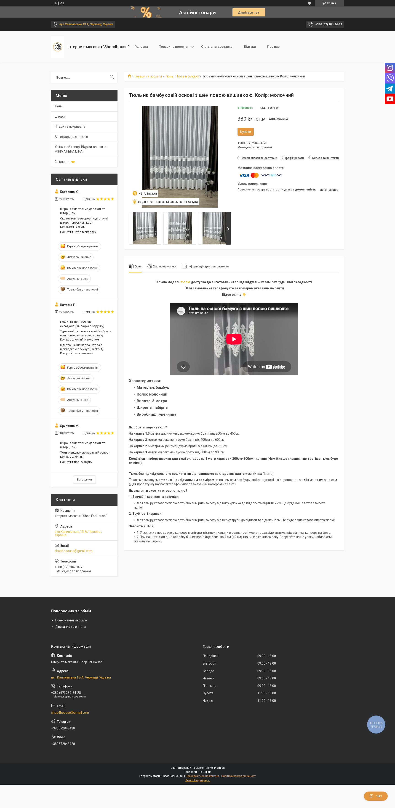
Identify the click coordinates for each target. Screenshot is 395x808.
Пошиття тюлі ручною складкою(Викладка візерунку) (82, 323)
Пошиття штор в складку (78, 232)
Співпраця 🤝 (65, 162)
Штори (60, 116)
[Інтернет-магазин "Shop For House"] (57, 47)
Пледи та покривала (70, 126)
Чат (379, 796)
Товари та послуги (173, 46)
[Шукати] (112, 77)
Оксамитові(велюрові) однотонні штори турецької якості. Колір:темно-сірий (84, 222)
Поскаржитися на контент (202, 776)
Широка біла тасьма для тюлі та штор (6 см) (82, 211)
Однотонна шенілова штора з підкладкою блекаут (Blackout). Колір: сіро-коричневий (82, 349)
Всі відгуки (84, 479)
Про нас (273, 46)
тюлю (185, 282)
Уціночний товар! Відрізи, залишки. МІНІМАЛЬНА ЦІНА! (81, 149)
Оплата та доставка (216, 46)
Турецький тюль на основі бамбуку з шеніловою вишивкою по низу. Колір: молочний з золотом (85, 335)
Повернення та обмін (71, 620)
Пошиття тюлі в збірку (76, 462)
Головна (141, 46)
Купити (245, 132)
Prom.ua (219, 767)
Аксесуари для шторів (71, 137)
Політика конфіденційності (238, 776)
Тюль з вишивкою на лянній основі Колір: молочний (84, 454)
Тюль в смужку (187, 76)
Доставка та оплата (70, 626)
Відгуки (250, 46)
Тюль (169, 76)
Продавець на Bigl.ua (197, 772)
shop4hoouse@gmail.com (73, 551)
